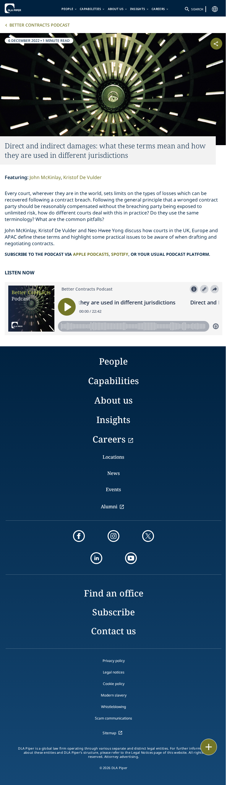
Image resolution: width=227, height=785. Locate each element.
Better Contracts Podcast (39, 25)
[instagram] (113, 536)
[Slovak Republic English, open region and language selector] (214, 9)
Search (197, 9)
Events (113, 489)
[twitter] (148, 536)
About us (116, 9)
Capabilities (90, 9)
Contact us (113, 631)
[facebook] (79, 536)
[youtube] (131, 558)
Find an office (113, 593)
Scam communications (113, 718)
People (67, 9)
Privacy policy (114, 660)
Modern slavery (114, 695)
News (113, 473)
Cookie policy (113, 683)
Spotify (119, 254)
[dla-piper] (23, 8)
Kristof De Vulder (82, 177)
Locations (113, 457)
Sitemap (109, 732)
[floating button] (208, 747)
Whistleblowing (113, 706)
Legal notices (113, 672)
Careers (158, 9)
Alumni (109, 506)
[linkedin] (96, 558)
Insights (137, 9)
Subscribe (113, 612)
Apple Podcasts (91, 254)
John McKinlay (45, 177)
